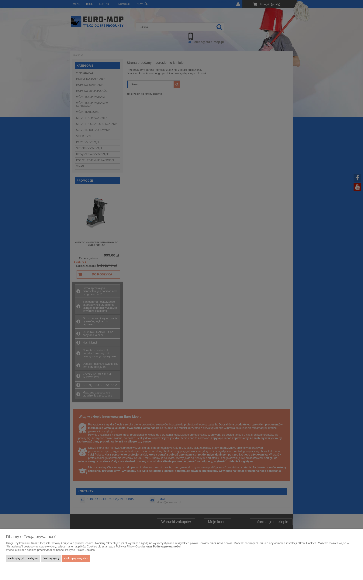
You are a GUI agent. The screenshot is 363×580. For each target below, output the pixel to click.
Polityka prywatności (167, 546)
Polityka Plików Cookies (131, 546)
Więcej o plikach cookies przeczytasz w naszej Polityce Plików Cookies (50, 549)
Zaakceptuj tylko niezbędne (23, 558)
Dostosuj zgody (51, 558)
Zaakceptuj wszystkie (76, 558)
